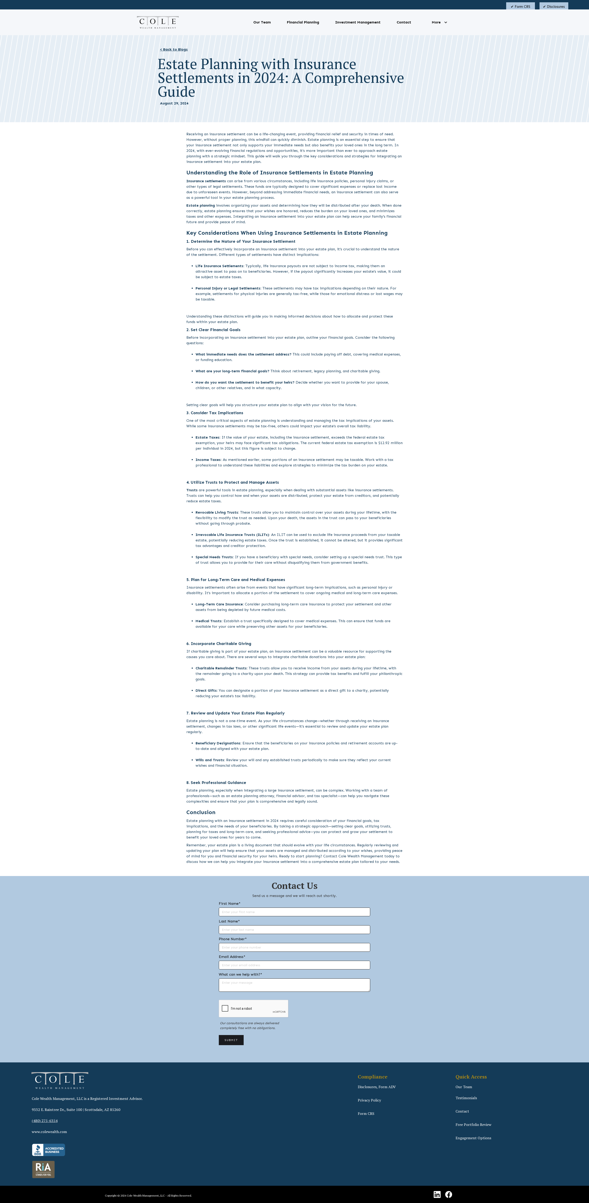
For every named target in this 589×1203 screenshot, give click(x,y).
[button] (436, 22)
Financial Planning (303, 22)
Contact (404, 22)
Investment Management (358, 22)
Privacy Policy (369, 1100)
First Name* (229, 903)
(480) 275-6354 (45, 1120)
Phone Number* (233, 939)
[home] (158, 22)
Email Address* (232, 956)
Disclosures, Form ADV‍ (377, 1086)
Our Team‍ (464, 1086)
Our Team (262, 22)
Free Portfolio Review (473, 1124)
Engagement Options (473, 1137)
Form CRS (366, 1113)
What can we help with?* (240, 974)
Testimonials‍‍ (466, 1097)
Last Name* (229, 921)
